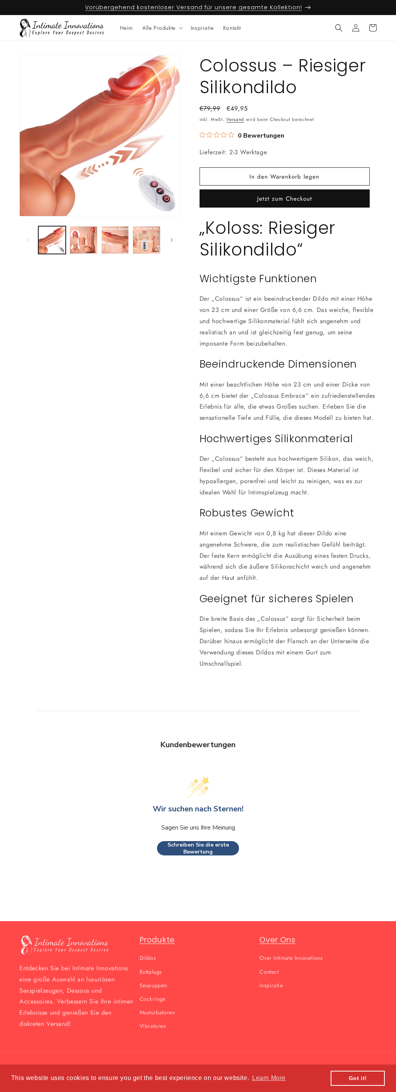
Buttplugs (151, 972)
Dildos (148, 958)
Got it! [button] (358, 1078)
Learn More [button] (269, 1078)
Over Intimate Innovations (291, 958)
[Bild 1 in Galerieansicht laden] (52, 240)
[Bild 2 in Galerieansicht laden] (83, 240)
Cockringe (153, 999)
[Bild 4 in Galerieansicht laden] (146, 240)
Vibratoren (153, 1026)
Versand (235, 119)
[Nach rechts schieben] (171, 240)
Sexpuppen (153, 985)
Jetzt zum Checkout (284, 198)
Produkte (157, 939)
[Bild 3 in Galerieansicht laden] (115, 240)
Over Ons (277, 939)
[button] (162, 28)
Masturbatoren (157, 1012)
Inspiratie (271, 985)
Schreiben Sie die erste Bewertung (198, 848)
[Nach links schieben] (27, 240)
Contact (268, 972)
